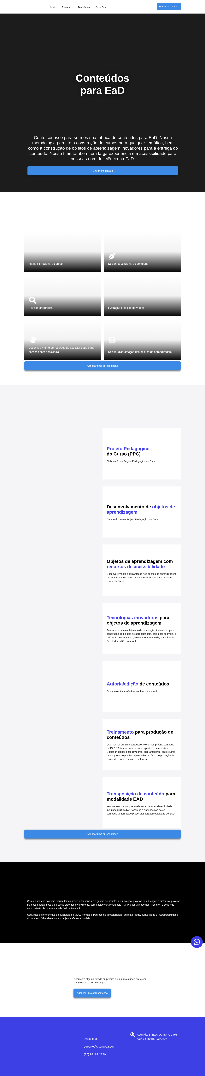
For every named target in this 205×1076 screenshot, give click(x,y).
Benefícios (84, 7)
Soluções (100, 7)
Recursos (67, 7)
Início (53, 7)
